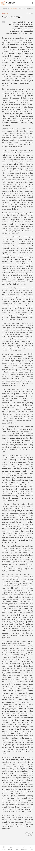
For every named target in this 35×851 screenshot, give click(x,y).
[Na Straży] (8, 2)
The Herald (21, 8)
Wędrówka (30, 8)
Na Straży (14, 8)
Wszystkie (6, 8)
